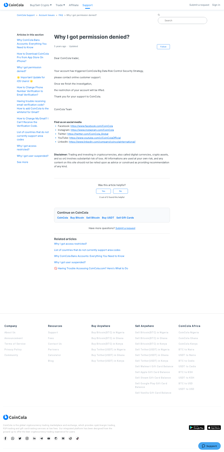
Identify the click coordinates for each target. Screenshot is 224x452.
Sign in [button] (216, 4)
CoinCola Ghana (188, 338)
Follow (163, 46)
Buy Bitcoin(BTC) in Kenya (107, 343)
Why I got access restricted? (26, 147)
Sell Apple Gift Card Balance (152, 372)
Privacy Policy (13, 349)
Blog (51, 361)
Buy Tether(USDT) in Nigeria (109, 349)
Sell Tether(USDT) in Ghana (152, 355)
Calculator (54, 355)
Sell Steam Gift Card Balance (153, 377)
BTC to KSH (186, 372)
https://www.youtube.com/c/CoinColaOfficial (95, 137)
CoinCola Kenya (188, 343)
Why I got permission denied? (29, 69)
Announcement (13, 338)
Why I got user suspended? (33, 155)
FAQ (61, 15)
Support (53, 332)
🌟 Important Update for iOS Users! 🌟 (31, 79)
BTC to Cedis (187, 361)
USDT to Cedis (187, 366)
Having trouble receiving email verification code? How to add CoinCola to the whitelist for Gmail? (33, 107)
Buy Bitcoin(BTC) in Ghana (107, 338)
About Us (10, 332)
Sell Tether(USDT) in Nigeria (152, 349)
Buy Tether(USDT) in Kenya (108, 361)
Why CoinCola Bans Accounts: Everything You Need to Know (32, 43)
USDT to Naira (187, 355)
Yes (103, 191)
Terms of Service (15, 343)
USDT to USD (186, 389)
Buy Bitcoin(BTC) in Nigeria (108, 332)
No (120, 191)
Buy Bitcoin (77, 217)
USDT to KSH (186, 377)
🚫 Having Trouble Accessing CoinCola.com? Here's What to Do (91, 268)
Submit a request (199, 4)
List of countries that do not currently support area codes (33, 136)
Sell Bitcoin (93, 217)
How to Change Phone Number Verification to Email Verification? (30, 91)
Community (11, 355)
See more (22, 162)
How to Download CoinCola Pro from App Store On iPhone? (33, 57)
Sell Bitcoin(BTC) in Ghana (151, 338)
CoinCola (62, 217)
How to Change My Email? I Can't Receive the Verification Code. (32, 122)
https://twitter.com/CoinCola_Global (87, 133)
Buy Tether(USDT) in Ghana (108, 355)
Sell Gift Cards (125, 217)
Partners (53, 349)
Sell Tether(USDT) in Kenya (151, 361)
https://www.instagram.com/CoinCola (92, 129)
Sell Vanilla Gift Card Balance (153, 393)
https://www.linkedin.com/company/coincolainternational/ (102, 141)
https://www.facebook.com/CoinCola (92, 126)
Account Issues (47, 15)
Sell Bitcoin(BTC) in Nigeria (151, 332)
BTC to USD (186, 383)
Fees (51, 338)
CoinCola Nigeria (189, 332)
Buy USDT (108, 217)
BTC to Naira (186, 349)
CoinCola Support (26, 15)
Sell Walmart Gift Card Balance (154, 366)
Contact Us (55, 343)
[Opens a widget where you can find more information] (209, 446)
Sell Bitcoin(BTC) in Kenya (151, 343)
